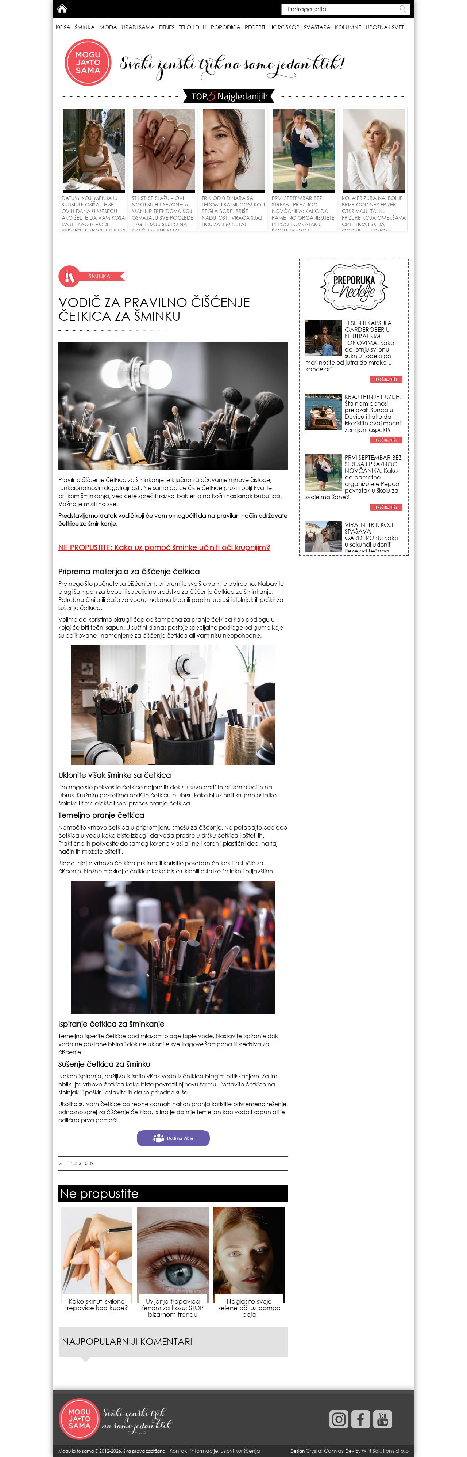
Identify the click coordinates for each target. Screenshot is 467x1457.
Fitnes (166, 27)
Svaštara (317, 27)
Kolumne (348, 27)
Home (62, 8)
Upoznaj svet (385, 27)
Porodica (225, 27)
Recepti (255, 27)
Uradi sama (138, 27)
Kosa (63, 27)
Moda (108, 27)
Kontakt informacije (194, 1450)
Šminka (85, 27)
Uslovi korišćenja (240, 1450)
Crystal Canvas (324, 1450)
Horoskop (284, 27)
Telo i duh (193, 27)
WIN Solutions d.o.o (385, 1450)
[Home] (116, 1419)
